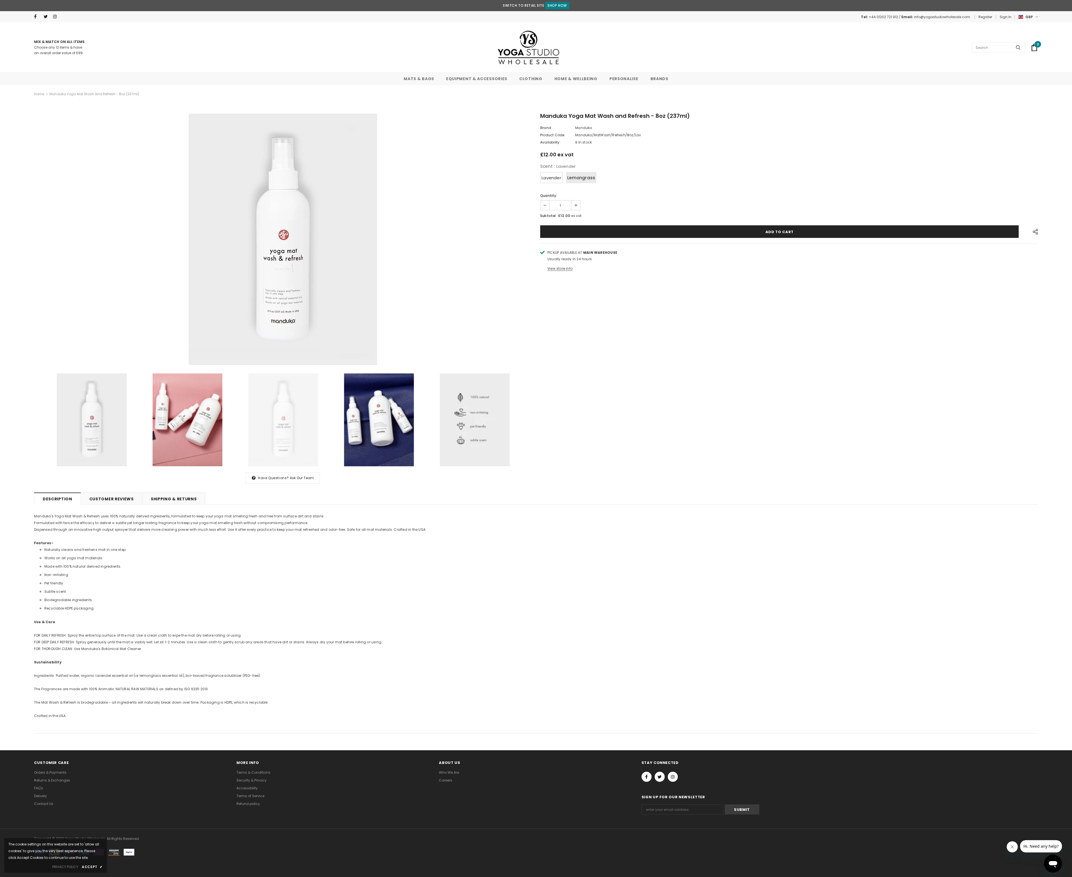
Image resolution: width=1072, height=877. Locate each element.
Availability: (550, 142)
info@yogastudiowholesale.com (942, 17)
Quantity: (548, 195)
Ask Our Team (302, 477)
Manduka (583, 127)
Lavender (551, 178)
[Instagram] (56, 16)
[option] (283, 239)
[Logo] (528, 47)
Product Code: (552, 135)
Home (39, 94)
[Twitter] (47, 16)
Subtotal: (548, 215)
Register (985, 17)
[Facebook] (37, 16)
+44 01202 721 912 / (885, 17)
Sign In (1005, 17)
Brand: (546, 127)
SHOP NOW (557, 5)
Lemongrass (581, 178)
